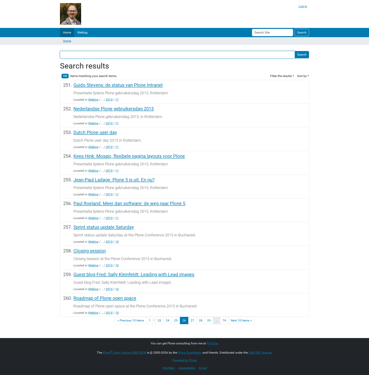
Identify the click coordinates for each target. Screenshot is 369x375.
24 (167, 320)
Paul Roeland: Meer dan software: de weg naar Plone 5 (129, 203)
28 (200, 320)
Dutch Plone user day (95, 132)
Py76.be (212, 343)
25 (176, 320)
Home (67, 32)
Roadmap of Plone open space (104, 298)
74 (224, 320)
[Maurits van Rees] (70, 14)
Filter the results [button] (281, 76)
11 (117, 99)
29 (209, 320)
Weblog (82, 32)
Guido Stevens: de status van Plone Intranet (118, 85)
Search (302, 32)
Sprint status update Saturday (103, 227)
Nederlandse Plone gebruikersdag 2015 (113, 108)
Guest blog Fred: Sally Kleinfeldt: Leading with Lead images (133, 274)
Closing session (89, 251)
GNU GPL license (259, 352)
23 (159, 320)
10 (117, 242)
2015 (109, 99)
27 (192, 320)
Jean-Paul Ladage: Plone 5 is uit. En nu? (114, 179)
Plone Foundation (190, 352)
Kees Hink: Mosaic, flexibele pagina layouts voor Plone (129, 156)
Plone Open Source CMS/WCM (124, 352)
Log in (303, 6)
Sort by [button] (302, 76)
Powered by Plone (184, 360)
